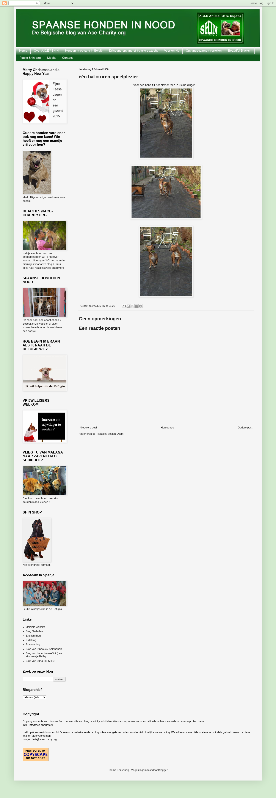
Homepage (167, 427)
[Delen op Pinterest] (140, 306)
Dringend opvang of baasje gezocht (133, 50)
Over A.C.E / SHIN (46, 50)
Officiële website (35, 627)
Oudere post (245, 427)
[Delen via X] (132, 306)
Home (23, 50)
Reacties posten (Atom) (110, 433)
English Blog (33, 635)
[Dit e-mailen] (124, 306)
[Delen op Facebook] (136, 306)
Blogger (162, 770)
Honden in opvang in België (84, 50)
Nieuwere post (88, 427)
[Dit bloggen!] (128, 306)
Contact (67, 57)
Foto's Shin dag (30, 57)
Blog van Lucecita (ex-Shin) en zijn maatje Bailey (44, 655)
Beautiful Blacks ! (239, 50)
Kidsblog (31, 640)
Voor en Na (171, 50)
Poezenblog (33, 644)
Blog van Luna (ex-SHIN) (40, 660)
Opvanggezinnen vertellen (204, 50)
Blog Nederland (35, 631)
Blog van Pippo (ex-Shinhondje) (44, 649)
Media (51, 57)
